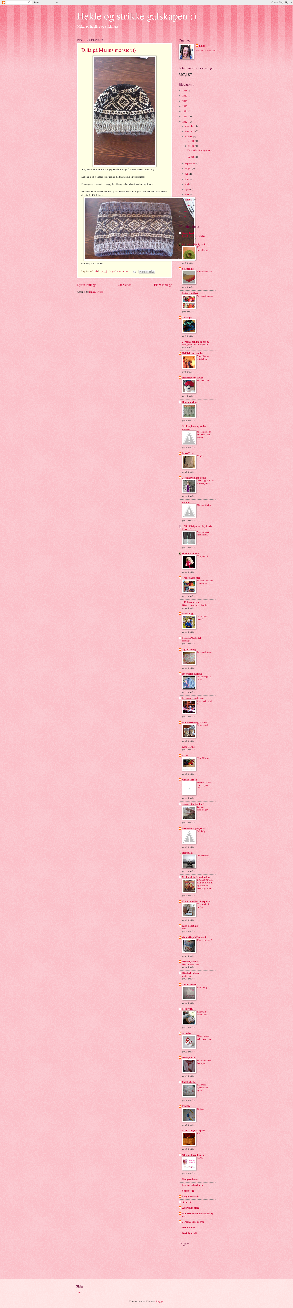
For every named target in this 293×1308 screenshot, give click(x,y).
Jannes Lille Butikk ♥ (193, 804)
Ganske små (202, 725)
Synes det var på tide (204, 702)
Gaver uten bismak (202, 618)
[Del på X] (146, 271)
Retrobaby (187, 853)
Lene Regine (188, 746)
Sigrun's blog (189, 649)
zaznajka (186, 1033)
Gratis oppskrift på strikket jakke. (205, 482)
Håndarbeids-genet (191, 964)
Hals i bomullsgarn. (203, 248)
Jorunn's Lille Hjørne (193, 1221)
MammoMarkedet (191, 638)
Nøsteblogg (187, 613)
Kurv (199, 1133)
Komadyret (188, 233)
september (190, 163)
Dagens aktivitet (204, 652)
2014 (185, 111)
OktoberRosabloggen (193, 1155)
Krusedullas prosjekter (194, 828)
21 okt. (191, 140)
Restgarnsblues (190, 1179)
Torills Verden (189, 984)
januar (188, 204)
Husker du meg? (204, 940)
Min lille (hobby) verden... (195, 722)
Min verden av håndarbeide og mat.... (197, 1215)
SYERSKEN (188, 1082)
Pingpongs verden (191, 1196)
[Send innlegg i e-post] (134, 271)
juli (187, 173)
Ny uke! (200, 456)
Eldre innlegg (163, 284)
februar (189, 199)
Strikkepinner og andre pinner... (194, 428)
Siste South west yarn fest (194, 235)
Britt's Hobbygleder (192, 674)
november (190, 131)
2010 (185, 216)
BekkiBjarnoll (189, 1233)
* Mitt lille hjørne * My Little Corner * (197, 528)
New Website (203, 758)
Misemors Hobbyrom (193, 698)
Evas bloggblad (190, 925)
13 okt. (191, 145)
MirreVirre (187, 453)
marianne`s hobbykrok (194, 244)
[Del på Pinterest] (153, 271)
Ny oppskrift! (203, 556)
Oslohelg (201, 831)
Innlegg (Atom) (96, 291)
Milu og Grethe (204, 504)
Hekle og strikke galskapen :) (136, 15)
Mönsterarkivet (190, 293)
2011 (185, 211)
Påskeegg (201, 1109)
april (187, 189)
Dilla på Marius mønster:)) (108, 49)
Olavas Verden (189, 779)
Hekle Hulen (188, 1227)
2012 (185, 121)
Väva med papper (205, 295)
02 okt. (191, 156)
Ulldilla (186, 1106)
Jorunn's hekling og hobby (195, 341)
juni (187, 179)
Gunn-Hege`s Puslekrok (194, 937)
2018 (185, 90)
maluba (186, 502)
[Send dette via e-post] (140, 271)
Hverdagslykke (190, 961)
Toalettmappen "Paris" (204, 678)
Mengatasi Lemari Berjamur (195, 344)
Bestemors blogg (190, 402)
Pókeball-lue (203, 380)
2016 (185, 100)
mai (187, 184)
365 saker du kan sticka (194, 477)
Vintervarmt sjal (204, 271)
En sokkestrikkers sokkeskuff (205, 582)
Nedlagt (186, 640)
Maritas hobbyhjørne (193, 1185)
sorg (184, 928)
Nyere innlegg (86, 284)
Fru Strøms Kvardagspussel (196, 901)
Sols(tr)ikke (188, 268)
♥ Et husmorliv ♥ (190, 602)
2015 (185, 106)
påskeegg (186, 975)
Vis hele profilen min (206, 50)
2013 (185, 116)
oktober (189, 136)
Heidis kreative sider (192, 353)
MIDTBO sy (188, 1009)
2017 (185, 95)
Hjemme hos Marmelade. (202, 1013)
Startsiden (125, 284)
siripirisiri (187, 1202)
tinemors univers (190, 553)
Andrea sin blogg (190, 1207)
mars (187, 194)
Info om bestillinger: (202, 808)
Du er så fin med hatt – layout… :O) (204, 785)
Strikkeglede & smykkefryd (196, 877)
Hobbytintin (188, 1057)
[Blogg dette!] (143, 271)
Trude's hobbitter (191, 577)
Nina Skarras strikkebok (203, 357)
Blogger (159, 1301)
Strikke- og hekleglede (193, 1130)
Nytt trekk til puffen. (203, 906)
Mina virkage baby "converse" (204, 1037)
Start (78, 1292)
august (188, 168)
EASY (185, 755)
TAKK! (200, 1157)
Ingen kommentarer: (119, 271)
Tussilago (187, 317)
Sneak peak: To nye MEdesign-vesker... (204, 434)
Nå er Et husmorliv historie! (195, 604)
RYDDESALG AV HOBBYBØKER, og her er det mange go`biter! (205, 884)
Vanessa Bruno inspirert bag (204, 533)
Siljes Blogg (188, 1190)
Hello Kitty (202, 987)
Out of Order (202, 855)
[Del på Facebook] (150, 271)
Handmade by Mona (192, 377)
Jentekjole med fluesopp (204, 1062)
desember (190, 126)
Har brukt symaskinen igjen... (202, 1087)
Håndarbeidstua (190, 973)
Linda (202, 45)
